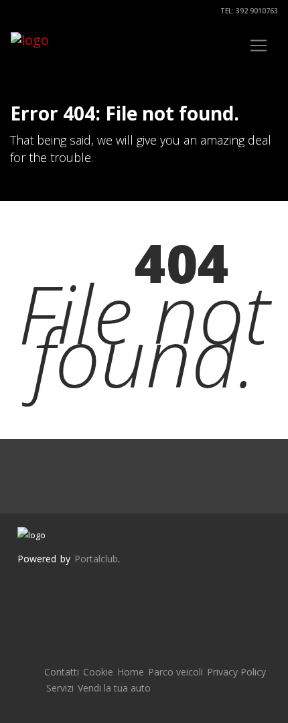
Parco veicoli (175, 671)
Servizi (60, 687)
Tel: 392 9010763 (248, 10)
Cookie (98, 671)
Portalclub (96, 558)
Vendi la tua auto (114, 687)
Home (130, 671)
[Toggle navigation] (258, 45)
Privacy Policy (236, 671)
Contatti (61, 671)
